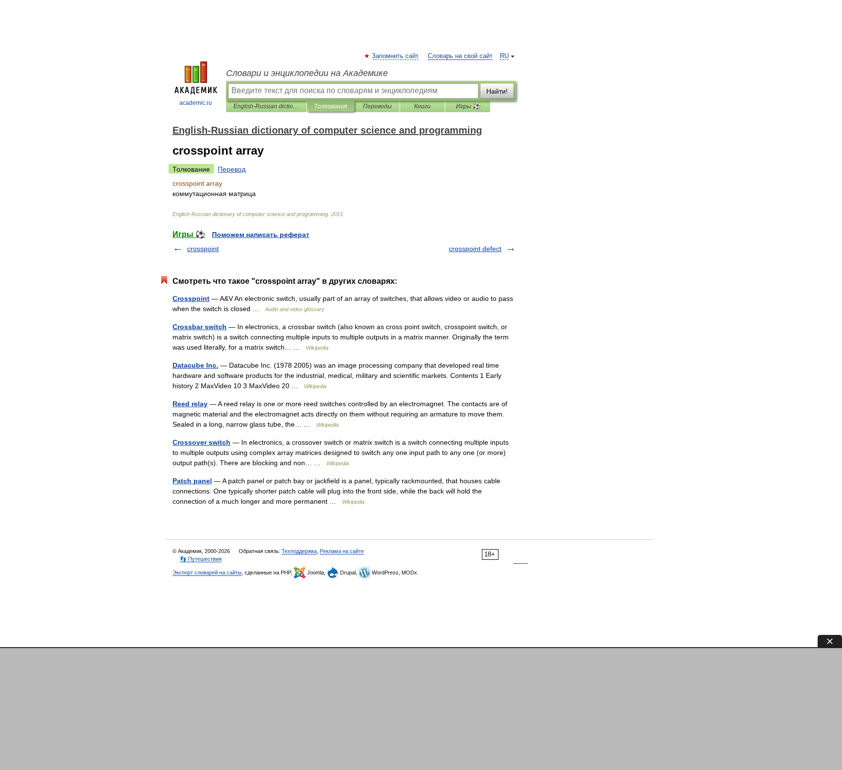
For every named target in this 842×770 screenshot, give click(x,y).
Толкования (330, 106)
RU (504, 56)
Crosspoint (191, 298)
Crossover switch (201, 442)
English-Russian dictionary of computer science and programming (266, 106)
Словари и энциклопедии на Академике (307, 73)
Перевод (232, 169)
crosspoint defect (475, 249)
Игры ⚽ (468, 106)
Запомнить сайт (396, 56)
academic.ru (195, 102)
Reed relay (190, 404)
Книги (422, 106)
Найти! (497, 91)
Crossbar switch (199, 327)
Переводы (377, 106)
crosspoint (203, 249)
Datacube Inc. (195, 365)
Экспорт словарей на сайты (207, 572)
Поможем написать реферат (260, 234)
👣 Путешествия (201, 559)
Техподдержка (299, 551)
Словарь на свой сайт (460, 56)
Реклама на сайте (342, 551)
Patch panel (192, 481)
